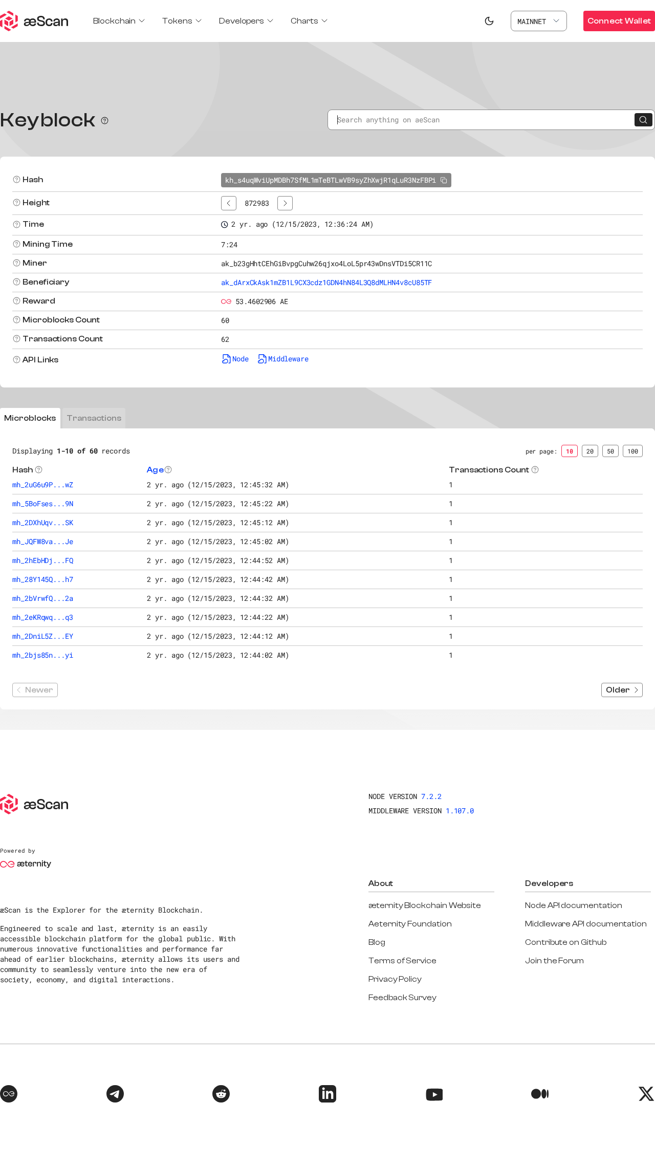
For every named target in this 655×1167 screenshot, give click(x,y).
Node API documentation (573, 905)
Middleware (288, 358)
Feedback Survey (402, 997)
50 (610, 451)
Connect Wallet (619, 21)
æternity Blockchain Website (424, 905)
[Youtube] (434, 1095)
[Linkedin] (327, 1095)
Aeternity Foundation (410, 923)
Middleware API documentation (586, 923)
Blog (376, 942)
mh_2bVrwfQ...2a (42, 598)
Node (240, 358)
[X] (646, 1095)
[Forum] (8, 1095)
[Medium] (540, 1095)
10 (569, 451)
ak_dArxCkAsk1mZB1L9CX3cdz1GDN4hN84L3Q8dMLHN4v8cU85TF (326, 282)
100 (632, 451)
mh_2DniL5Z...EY (42, 636)
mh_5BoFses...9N (42, 503)
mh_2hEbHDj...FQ (42, 560)
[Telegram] (115, 1095)
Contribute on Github (565, 942)
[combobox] (539, 21)
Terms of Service (402, 960)
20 (590, 451)
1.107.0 (460, 810)
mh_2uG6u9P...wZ (42, 484)
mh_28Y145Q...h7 (42, 579)
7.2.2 (431, 796)
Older (618, 690)
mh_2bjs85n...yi (42, 655)
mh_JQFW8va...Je (42, 541)
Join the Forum (554, 960)
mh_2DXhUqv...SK (42, 522)
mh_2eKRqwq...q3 (42, 617)
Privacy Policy (395, 979)
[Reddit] (221, 1095)
